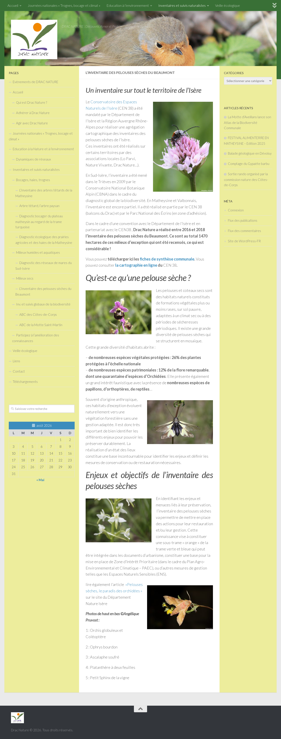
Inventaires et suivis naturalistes (182, 5)
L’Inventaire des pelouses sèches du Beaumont (43, 291)
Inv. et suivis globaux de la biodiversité (43, 304)
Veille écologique (227, 5)
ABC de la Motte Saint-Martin (40, 325)
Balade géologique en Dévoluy (250, 153)
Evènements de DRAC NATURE (35, 82)
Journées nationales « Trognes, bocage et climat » (64, 5)
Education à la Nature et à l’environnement (43, 149)
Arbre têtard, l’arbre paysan (39, 206)
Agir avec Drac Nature (32, 123)
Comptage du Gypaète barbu (248, 164)
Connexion (236, 210)
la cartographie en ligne (136, 265)
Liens (16, 361)
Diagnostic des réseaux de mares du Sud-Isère (43, 265)
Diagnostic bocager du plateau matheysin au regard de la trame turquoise (39, 221)
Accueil (12, 5)
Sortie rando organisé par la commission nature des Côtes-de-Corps (246, 179)
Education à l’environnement (127, 5)
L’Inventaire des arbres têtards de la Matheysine (43, 193)
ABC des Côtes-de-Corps (38, 314)
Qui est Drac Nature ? (31, 102)
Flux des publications (242, 220)
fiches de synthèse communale (167, 259)
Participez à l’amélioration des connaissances (35, 338)
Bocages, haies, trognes (33, 180)
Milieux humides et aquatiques (38, 252)
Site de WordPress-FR (244, 241)
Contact (19, 371)
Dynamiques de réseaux (33, 159)
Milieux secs (24, 278)
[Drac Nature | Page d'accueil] (34, 39)
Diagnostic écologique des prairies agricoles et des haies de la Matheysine (43, 240)
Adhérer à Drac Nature (33, 113)
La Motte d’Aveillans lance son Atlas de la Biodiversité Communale (247, 122)
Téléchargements (25, 382)
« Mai (40, 480)
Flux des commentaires (244, 231)
